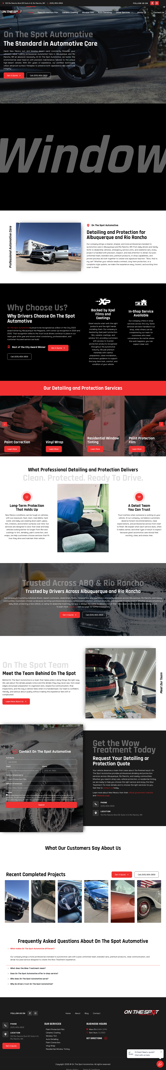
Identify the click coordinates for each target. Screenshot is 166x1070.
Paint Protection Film (48, 12)
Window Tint (88, 12)
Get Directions (94, 1038)
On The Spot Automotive (18, 327)
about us (73, 606)
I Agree (9, 792)
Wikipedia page (102, 795)
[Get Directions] (106, 1038)
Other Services (123, 12)
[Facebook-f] (152, 3)
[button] (4, 424)
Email (8, 767)
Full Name (10, 758)
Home (31, 12)
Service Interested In (14, 775)
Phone (44, 767)
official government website (140, 792)
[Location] (96, 813)
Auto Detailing (105, 12)
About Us (141, 12)
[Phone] (96, 804)
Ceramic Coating (70, 12)
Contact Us (158, 12)
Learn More (12, 449)
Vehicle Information (14, 784)
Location (105, 811)
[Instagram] (157, 3)
